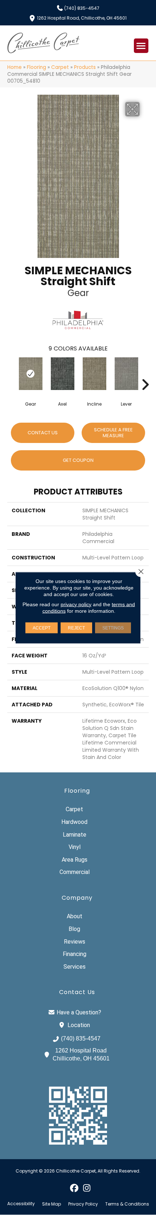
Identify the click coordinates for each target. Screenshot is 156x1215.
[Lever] (126, 374)
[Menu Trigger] (141, 45)
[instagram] (87, 1187)
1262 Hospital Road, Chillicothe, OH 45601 (82, 17)
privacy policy (76, 604)
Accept (41, 627)
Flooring (36, 67)
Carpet (60, 67)
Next (145, 373)
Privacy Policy (83, 1204)
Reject (76, 627)
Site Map (51, 1204)
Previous (10, 373)
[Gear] (30, 374)
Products (85, 67)
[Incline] (94, 374)
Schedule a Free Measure (113, 432)
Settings (113, 627)
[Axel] (62, 374)
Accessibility (21, 1204)
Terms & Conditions (127, 1204)
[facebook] (74, 1187)
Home (14, 67)
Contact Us (43, 432)
